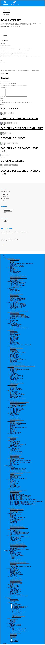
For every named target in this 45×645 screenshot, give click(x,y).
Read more (2, 114)
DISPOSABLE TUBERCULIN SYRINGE (19, 118)
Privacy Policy (6, 221)
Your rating (2, 87)
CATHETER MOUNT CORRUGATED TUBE (21, 128)
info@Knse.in (3, 200)
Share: (1, 27)
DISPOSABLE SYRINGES (13, 138)
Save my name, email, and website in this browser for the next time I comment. (17, 102)
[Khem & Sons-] (9, 4)
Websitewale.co (10, 240)
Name (1, 98)
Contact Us (6, 220)
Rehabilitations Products (8, 209)
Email (1, 100)
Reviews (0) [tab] (5, 36)
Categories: (2, 26)
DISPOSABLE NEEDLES (12, 160)
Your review (3, 96)
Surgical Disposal (16, 26)
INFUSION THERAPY (9, 26)
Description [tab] (5, 35)
